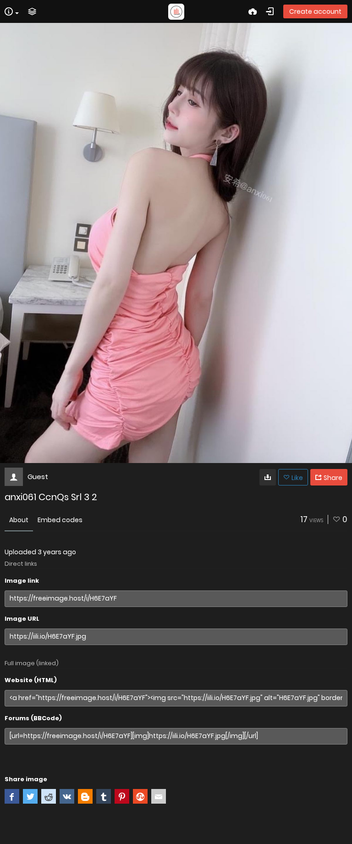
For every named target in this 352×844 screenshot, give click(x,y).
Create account (315, 11)
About (18, 519)
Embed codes (60, 519)
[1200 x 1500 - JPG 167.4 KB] (267, 477)
